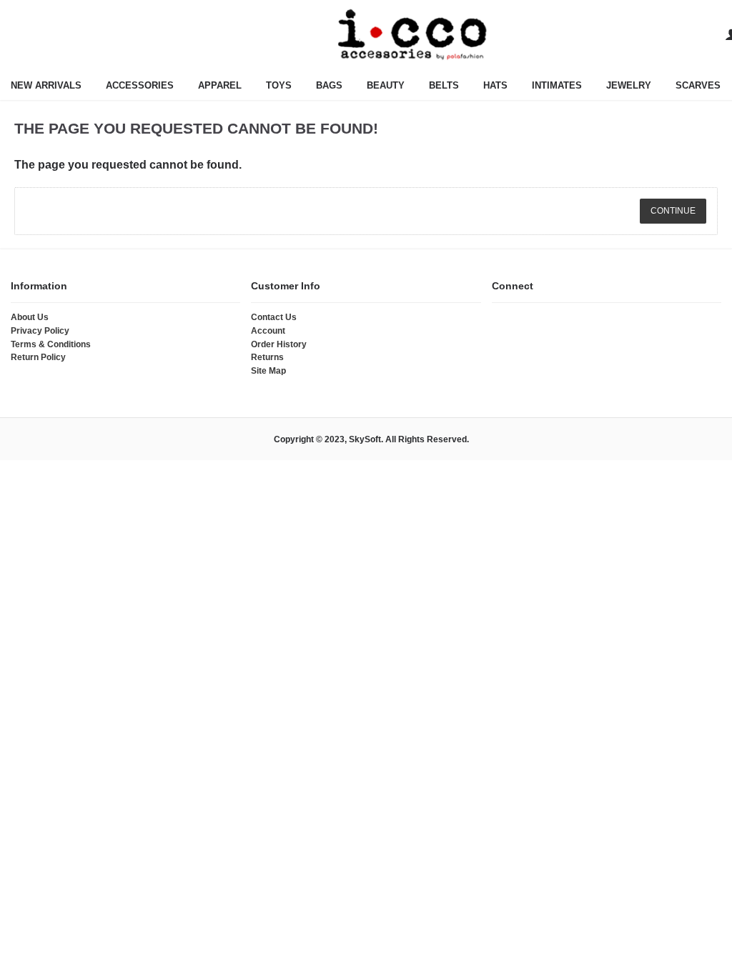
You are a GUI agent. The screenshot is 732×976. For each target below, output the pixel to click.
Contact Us (274, 317)
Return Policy (38, 357)
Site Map (268, 371)
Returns (267, 357)
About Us (30, 317)
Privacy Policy (40, 331)
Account (268, 331)
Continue (673, 211)
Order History (279, 344)
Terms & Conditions (51, 344)
